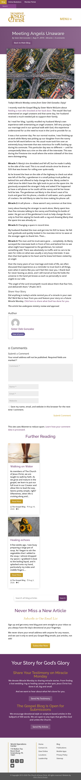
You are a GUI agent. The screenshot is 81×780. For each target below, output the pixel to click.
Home (40, 744)
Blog (3, 2)
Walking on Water (21, 466)
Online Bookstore (14, 2)
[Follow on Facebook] (12, 761)
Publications (61, 748)
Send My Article (40, 727)
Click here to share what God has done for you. (46, 301)
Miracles (49, 38)
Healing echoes (20, 540)
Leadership (42, 758)
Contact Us (42, 748)
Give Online (43, 751)
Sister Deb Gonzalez (23, 38)
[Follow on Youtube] (12, 766)
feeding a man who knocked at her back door (29, 110)
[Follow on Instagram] (22, 761)
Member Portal (30, 2)
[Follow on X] (17, 761)
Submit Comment (62, 415)
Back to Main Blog (22, 43)
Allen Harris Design (40, 777)
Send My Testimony (40, 698)
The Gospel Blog (18, 507)
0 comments (60, 38)
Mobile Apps (61, 751)
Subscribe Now (40, 645)
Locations (42, 755)
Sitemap (60, 758)
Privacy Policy (62, 755)
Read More (16, 501)
